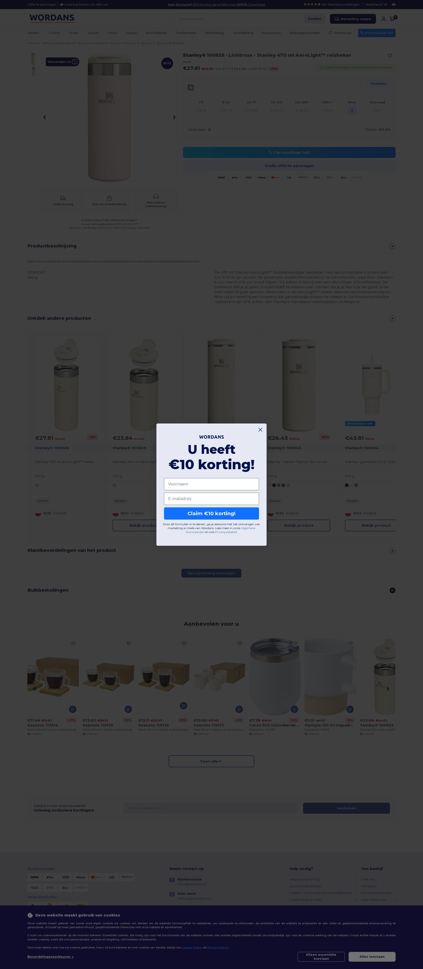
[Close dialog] (260, 429)
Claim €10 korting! (211, 513)
